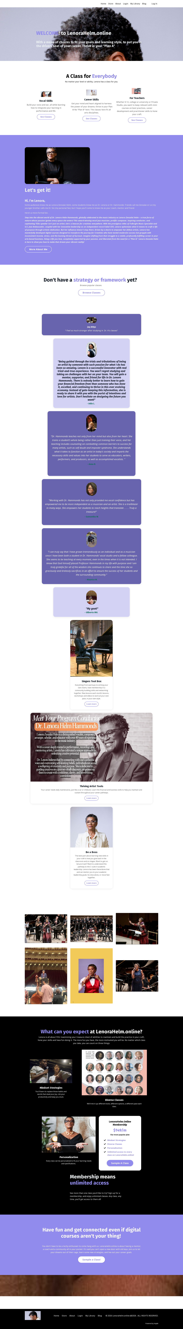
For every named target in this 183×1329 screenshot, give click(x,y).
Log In (154, 3)
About (118, 3)
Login (125, 3)
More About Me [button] (38, 249)
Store (110, 3)
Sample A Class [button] (120, 1163)
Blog (144, 3)
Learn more (91, 704)
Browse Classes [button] (91, 292)
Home (103, 3)
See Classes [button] (46, 116)
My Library (135, 3)
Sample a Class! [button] (91, 1259)
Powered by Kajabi (151, 1323)
